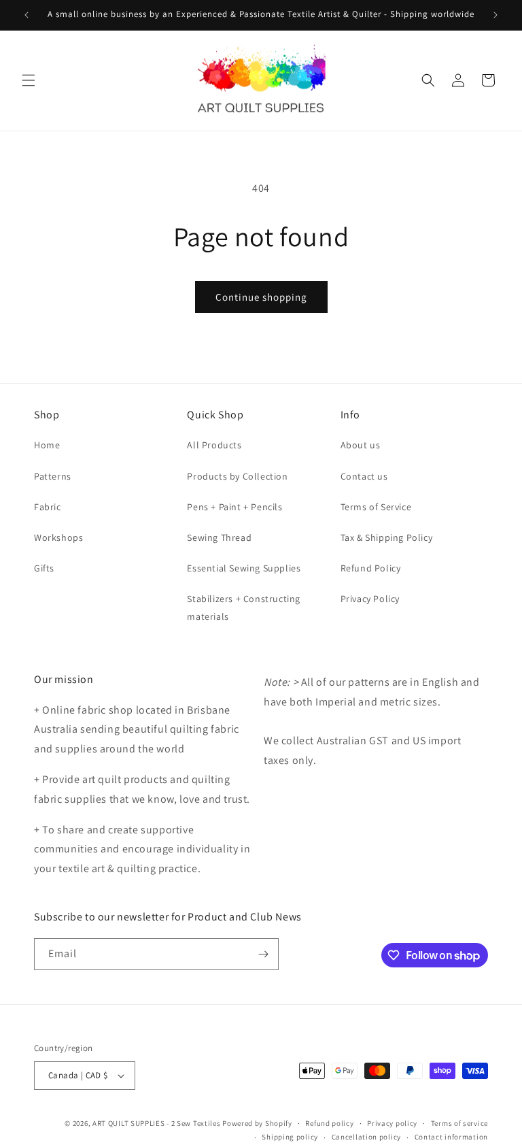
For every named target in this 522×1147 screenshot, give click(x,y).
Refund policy (329, 1123)
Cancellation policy (366, 1137)
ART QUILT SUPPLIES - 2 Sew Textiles (156, 1123)
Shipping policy (290, 1137)
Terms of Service (376, 507)
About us (361, 445)
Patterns (52, 476)
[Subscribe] (263, 954)
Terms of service (459, 1123)
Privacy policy (392, 1123)
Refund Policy (371, 568)
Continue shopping (261, 296)
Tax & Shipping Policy (387, 537)
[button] (29, 80)
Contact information (451, 1137)
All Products (214, 445)
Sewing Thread (219, 537)
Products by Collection (237, 476)
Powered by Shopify (257, 1123)
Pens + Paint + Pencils (234, 507)
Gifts (44, 568)
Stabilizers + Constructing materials (243, 607)
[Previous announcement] (26, 15)
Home (47, 445)
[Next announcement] (495, 15)
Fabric (47, 507)
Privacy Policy (370, 599)
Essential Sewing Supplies (243, 568)
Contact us (364, 476)
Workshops (58, 537)
